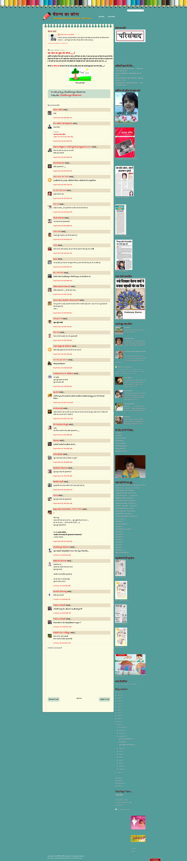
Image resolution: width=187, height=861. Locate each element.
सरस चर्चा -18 (119, 532)
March (121, 763)
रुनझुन (55, 245)
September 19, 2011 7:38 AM (62, 340)
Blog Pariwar (119, 786)
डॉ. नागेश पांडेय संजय (59, 190)
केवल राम (56, 204)
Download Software (77, 858)
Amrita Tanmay (60, 591)
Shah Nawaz (58, 218)
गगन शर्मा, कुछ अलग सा (60, 360)
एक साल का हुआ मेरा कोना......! (61, 53)
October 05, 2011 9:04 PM (62, 643)
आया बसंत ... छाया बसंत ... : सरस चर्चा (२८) (126, 506)
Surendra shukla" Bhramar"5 (66, 300)
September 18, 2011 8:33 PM (62, 239)
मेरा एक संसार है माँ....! (121, 449)
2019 (119, 701)
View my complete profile (58, 43)
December (122, 727)
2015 (119, 713)
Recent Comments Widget (122, 684)
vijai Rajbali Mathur (62, 346)
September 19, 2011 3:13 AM (62, 294)
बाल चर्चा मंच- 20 (119, 550)
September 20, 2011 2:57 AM (62, 462)
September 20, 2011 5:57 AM (62, 476)
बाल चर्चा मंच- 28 (119, 521)
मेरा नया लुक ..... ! (123, 742)
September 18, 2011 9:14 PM (62, 267)
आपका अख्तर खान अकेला (61, 177)
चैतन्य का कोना (66, 14)
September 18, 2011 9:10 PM (62, 253)
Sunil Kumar (58, 163)
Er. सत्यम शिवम (58, 273)
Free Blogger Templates (78, 856)
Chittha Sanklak (120, 783)
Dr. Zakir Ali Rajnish (62, 123)
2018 (119, 704)
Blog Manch (119, 781)
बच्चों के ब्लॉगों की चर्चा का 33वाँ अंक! (124, 509)
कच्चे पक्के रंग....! (119, 433)
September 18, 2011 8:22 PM (62, 226)
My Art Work (111, 16)
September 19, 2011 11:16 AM (62, 435)
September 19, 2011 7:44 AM (62, 354)
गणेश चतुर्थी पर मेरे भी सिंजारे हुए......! (128, 745)
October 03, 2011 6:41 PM (61, 599)
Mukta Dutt (58, 482)
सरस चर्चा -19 (119, 527)
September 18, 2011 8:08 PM (62, 212)
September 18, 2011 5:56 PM (62, 118)
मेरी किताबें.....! (127, 417)
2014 (119, 716)
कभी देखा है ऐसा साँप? (59, 134)
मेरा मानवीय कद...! (120, 441)
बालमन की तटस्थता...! (121, 438)
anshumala (58, 408)
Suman (56, 440)
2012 (119, 722)
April (121, 760)
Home (79, 698)
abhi (55, 259)
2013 (119, 719)
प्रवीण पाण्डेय (57, 231)
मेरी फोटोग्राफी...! (128, 391)
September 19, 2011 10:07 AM (63, 419)
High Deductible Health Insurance (63, 858)
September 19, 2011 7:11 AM (62, 327)
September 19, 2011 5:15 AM (62, 313)
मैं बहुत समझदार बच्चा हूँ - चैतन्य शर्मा (124, 490)
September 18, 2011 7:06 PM (62, 185)
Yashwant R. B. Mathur (63, 373)
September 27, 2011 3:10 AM (62, 503)
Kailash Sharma (60, 468)
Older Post (104, 699)
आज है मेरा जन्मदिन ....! (130, 339)
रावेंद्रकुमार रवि (57, 319)
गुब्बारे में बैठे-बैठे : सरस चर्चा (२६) (123, 514)
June (120, 754)
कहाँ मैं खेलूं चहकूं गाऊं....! (121, 446)
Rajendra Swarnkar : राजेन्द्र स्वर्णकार (67, 509)
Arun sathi (58, 110)
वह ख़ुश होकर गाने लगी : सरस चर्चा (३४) (125, 493)
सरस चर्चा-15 (118, 547)
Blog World (118, 778)
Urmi (55, 495)
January (121, 769)
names (133, 851)
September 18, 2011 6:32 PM (62, 141)
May (120, 757)
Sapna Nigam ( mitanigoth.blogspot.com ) (72, 147)
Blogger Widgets (133, 684)
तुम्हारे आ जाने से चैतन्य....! (121, 451)
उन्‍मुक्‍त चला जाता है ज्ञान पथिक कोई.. (63, 137)
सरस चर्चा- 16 (119, 540)
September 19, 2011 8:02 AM (62, 368)
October (121, 733)
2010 (119, 772)
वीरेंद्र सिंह (56, 332)
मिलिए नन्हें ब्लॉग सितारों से (121, 553)
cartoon (133, 849)
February (122, 766)
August (121, 748)
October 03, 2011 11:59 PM (62, 613)
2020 (119, 698)
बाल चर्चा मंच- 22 (119, 537)
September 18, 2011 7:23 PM (62, 198)
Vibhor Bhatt (59, 605)
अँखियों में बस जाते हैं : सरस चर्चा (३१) (124, 498)
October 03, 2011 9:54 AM (61, 586)
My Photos (101, 16)
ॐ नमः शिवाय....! (128, 378)
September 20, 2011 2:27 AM (62, 448)
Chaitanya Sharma (67, 34)
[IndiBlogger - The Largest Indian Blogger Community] (139, 829)
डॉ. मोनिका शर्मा (55, 66)
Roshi (56, 392)
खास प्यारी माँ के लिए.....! (130, 404)
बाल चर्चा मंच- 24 (119, 534)
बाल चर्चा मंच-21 (119, 542)
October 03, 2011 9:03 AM (62, 555)
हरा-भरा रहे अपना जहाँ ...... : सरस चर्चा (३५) (126, 496)
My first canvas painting (125, 367)
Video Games (51, 858)
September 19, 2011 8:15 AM (62, 386)
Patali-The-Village (61, 633)
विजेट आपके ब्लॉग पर (119, 805)
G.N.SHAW (57, 454)
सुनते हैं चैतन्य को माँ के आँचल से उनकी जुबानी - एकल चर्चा (130, 485)
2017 (119, 707)
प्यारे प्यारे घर (127, 328)
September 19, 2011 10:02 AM (63, 402)
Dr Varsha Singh (60, 424)
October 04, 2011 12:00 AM (62, 627)
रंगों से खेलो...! (119, 436)
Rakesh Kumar (59, 561)
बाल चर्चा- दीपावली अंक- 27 (122, 524)
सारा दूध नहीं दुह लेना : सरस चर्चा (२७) (125, 511)
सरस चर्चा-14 (118, 545)
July (120, 751)
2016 (119, 710)
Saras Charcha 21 (120, 519)
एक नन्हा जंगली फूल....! (121, 443)
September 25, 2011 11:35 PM (62, 490)
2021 (119, 695)
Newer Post (53, 699)
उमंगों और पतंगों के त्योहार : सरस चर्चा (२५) (126, 516)
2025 (119, 692)
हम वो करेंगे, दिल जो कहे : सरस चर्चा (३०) (125, 501)
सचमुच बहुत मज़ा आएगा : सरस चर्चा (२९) (125, 503)
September (122, 736)
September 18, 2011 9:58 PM (62, 281)
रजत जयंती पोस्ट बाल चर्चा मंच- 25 (124, 529)
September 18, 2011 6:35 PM (62, 171)
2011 (119, 725)
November (122, 730)
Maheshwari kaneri (61, 286)
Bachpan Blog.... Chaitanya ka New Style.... (128, 488)
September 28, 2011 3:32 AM (62, 541)
